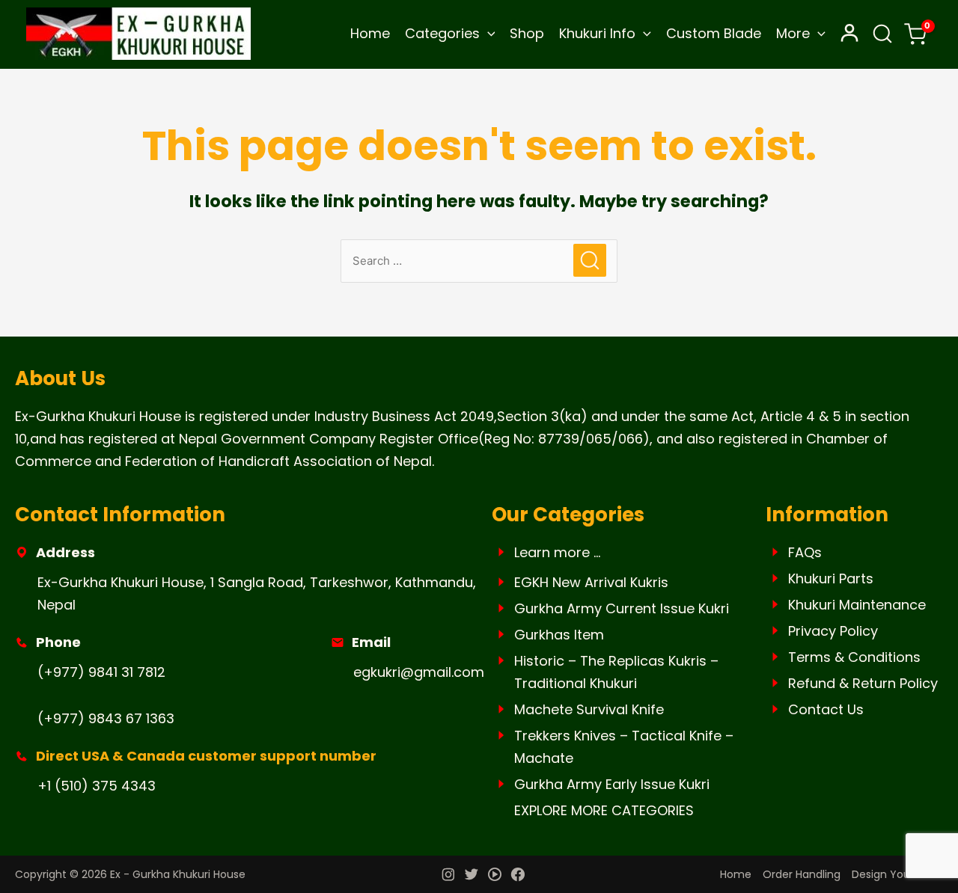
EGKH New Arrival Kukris (591, 582)
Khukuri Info (597, 33)
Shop (527, 33)
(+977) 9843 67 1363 (105, 718)
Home (370, 33)
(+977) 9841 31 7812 (101, 672)
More (793, 33)
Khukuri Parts (830, 578)
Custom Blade (713, 33)
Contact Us (826, 709)
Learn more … (557, 552)
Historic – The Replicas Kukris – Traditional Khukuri (616, 672)
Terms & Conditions (854, 657)
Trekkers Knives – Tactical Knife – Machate (623, 746)
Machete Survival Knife (589, 709)
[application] (487, 33)
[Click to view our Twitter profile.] (471, 876)
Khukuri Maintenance (857, 604)
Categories (442, 33)
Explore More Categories (604, 810)
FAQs (805, 552)
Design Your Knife (897, 874)
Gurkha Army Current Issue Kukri (621, 608)
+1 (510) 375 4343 (96, 785)
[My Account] (849, 33)
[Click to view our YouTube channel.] (494, 876)
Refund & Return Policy (863, 683)
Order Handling (801, 874)
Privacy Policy (833, 631)
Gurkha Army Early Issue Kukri (612, 784)
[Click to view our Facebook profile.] (518, 876)
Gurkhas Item (559, 634)
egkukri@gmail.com (418, 672)
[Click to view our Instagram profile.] (448, 876)
